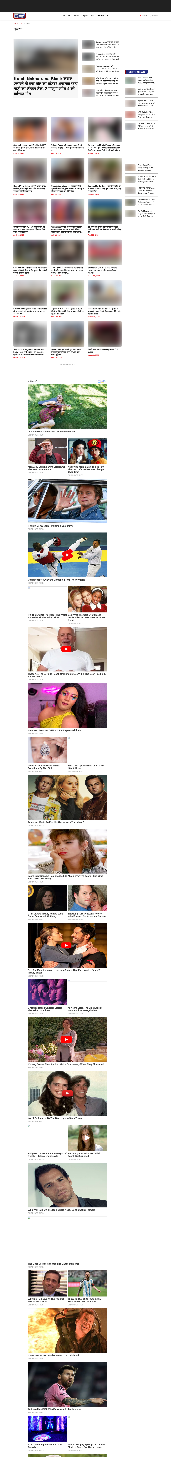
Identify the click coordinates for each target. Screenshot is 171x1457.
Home (16, 23)
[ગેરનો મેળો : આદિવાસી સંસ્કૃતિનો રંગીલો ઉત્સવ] (105, 338)
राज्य (22, 23)
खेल (92, 16)
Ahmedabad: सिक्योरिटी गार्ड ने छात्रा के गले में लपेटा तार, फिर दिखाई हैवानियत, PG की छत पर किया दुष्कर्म (107, 56)
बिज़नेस (85, 16)
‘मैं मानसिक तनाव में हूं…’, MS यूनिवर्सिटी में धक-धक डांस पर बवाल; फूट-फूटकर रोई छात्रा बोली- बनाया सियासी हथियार (29, 229)
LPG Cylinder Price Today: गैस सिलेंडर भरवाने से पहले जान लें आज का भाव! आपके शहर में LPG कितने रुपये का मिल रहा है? (147, 115)
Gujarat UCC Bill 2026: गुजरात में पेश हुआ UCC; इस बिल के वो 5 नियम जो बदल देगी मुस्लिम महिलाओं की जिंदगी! (67, 311)
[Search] (150, 16)
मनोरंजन (76, 16)
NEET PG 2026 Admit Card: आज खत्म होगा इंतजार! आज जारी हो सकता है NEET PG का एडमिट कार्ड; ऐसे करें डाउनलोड (146, 191)
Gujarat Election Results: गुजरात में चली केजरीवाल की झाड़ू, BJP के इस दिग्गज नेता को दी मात (67, 147)
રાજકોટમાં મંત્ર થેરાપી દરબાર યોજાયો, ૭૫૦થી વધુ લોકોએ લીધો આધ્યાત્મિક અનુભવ (102, 270)
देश (69, 16)
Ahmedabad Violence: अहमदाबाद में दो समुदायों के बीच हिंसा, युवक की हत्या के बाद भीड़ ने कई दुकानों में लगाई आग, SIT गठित (67, 188)
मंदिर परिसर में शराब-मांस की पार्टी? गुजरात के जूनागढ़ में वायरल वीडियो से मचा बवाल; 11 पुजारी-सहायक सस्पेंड (104, 311)
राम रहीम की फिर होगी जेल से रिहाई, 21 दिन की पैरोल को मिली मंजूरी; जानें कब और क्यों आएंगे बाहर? (147, 179)
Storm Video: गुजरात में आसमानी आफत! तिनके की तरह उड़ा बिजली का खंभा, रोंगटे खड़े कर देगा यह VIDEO (30, 311)
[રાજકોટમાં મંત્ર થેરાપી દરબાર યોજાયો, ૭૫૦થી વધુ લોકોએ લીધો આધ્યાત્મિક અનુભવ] (105, 258)
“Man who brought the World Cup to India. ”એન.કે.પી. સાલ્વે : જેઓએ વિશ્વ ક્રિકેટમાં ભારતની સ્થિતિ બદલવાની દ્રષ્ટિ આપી (29, 352)
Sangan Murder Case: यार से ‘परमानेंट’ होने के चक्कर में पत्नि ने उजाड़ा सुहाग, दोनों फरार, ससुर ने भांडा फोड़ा (105, 188)
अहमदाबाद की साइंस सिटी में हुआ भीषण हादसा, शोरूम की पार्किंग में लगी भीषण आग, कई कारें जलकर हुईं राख (66, 352)
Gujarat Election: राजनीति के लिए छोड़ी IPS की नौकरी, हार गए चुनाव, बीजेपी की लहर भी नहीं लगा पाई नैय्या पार (29, 147)
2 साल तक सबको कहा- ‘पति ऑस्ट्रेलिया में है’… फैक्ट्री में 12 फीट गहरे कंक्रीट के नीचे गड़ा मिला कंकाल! (107, 68)
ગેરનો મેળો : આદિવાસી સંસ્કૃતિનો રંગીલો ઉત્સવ (103, 351)
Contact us (102, 16)
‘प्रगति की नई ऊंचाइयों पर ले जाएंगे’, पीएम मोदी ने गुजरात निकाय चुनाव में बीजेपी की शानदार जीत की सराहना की (107, 93)
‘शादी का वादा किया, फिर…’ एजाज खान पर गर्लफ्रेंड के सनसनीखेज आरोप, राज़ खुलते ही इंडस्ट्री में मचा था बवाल (146, 92)
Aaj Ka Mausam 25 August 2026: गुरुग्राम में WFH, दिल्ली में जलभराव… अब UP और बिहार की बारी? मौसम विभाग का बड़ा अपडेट (146, 214)
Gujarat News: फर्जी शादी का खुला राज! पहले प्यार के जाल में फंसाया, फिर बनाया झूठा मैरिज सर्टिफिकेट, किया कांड (107, 45)
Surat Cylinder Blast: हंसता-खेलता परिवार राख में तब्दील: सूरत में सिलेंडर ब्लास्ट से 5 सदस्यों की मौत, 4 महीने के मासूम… (67, 270)
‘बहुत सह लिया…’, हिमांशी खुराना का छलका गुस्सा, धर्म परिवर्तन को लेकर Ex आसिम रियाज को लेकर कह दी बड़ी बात (146, 103)
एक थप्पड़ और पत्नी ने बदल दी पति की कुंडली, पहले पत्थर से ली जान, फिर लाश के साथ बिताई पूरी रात (105, 229)
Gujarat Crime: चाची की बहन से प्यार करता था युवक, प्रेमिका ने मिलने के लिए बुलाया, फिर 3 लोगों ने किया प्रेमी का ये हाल (30, 270)
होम (64, 16)
